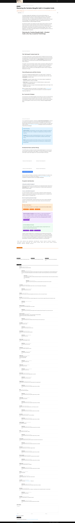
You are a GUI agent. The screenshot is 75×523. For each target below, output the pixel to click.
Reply (20, 268)
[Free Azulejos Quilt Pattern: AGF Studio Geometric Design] (23, 254)
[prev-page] (17, 261)
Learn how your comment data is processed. (32, 519)
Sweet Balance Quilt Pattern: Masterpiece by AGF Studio (37, 259)
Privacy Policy (56, 522)
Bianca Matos (19, 12)
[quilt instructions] (20, 1)
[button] (57, 1)
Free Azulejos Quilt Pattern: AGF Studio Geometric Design (23, 259)
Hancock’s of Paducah (37, 209)
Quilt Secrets (31, 230)
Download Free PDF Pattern (27, 171)
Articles (50, 522)
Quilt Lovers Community (37, 230)
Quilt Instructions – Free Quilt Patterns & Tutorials (22, 522)
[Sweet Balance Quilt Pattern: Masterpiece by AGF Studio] (37, 254)
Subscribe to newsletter (20, 515)
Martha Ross (23, 270)
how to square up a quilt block (33, 124)
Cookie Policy (53, 522)
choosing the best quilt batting (44, 176)
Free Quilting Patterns (26, 230)
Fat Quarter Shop (32, 209)
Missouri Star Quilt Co (26, 209)
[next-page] (18, 261)
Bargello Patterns (18, 5)
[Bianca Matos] (17, 12)
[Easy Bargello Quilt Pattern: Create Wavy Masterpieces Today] (51, 254)
